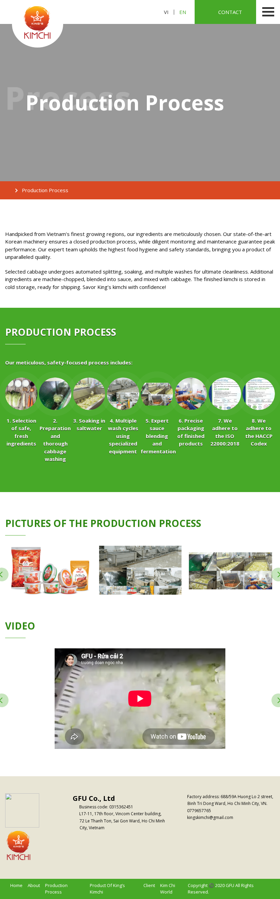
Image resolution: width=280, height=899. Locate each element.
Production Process (56, 888)
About (34, 885)
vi (166, 12)
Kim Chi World (167, 888)
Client (149, 885)
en (182, 12)
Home (16, 885)
